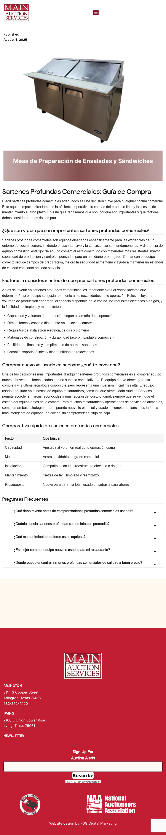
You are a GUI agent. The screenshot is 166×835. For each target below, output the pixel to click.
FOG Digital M (91, 823)
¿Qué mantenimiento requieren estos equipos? (49, 537)
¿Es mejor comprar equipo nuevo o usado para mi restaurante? (61, 550)
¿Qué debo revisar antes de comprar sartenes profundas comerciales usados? (73, 511)
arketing (110, 823)
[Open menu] (96, 12)
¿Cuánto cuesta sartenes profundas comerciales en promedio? (61, 524)
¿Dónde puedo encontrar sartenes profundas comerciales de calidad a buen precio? (77, 562)
